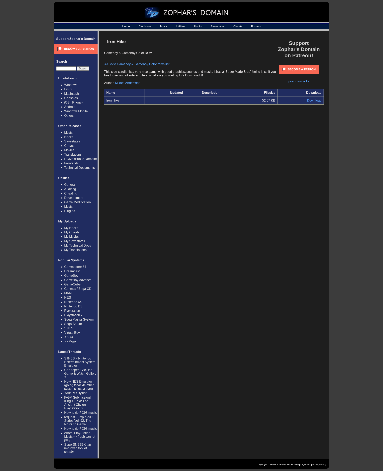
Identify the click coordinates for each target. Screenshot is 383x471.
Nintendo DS (73, 306)
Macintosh (71, 93)
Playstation (72, 310)
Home (126, 26)
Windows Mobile (76, 111)
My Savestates (74, 241)
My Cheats (71, 232)
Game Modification (77, 202)
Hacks (198, 26)
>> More (70, 341)
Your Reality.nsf (75, 393)
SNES (68, 328)
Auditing (70, 189)
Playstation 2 (73, 315)
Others (69, 115)
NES (67, 297)
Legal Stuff (305, 464)
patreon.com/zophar (299, 81)
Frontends (71, 163)
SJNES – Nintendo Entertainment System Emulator (79, 362)
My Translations (75, 250)
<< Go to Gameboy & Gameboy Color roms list (136, 64)
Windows (70, 85)
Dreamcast (72, 271)
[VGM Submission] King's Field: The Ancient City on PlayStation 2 (77, 403)
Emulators (145, 26)
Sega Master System (79, 319)
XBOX (68, 337)
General (70, 184)
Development (73, 197)
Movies (69, 150)
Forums (256, 26)
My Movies (71, 236)
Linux (68, 89)
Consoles (71, 98)
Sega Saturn (73, 324)
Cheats (237, 26)
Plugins (69, 211)
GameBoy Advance (78, 280)
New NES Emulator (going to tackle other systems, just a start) (79, 385)
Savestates (218, 26)
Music (164, 26)
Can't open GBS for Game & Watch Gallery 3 (80, 373)
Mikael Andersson (127, 83)
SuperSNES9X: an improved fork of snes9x (77, 448)
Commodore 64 (75, 267)
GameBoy (71, 275)
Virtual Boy (72, 332)
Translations (73, 154)
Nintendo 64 (73, 302)
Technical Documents (79, 167)
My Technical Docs (77, 245)
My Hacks (71, 228)
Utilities (180, 26)
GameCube (72, 284)
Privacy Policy (319, 464)
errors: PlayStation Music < (79, 436)
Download (314, 100)
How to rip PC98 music (80, 412)
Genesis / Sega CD (78, 288)
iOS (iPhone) (73, 102)
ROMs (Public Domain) (80, 159)
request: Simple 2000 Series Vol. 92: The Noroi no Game (79, 420)
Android (69, 107)
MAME (69, 293)
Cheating (70, 193)
